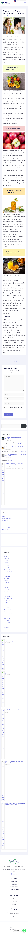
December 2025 (8, 571)
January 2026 (7, 569)
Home (14, 898)
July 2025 (6, 580)
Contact (14, 904)
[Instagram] (14, 874)
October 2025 (7, 576)
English (18, 1)
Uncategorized (5, 529)
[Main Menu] (25, 2)
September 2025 (8, 578)
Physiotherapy (5, 520)
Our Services (14, 901)
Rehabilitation (4, 522)
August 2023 (7, 622)
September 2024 (8, 598)
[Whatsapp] (24, 930)
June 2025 (6, 582)
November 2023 (8, 616)
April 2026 (6, 563)
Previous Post (14, 358)
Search (3, 423)
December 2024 (8, 596)
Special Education (5, 525)
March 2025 (6, 589)
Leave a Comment (7, 15)
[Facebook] (11, 874)
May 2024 (6, 605)
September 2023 (8, 620)
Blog (14, 903)
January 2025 (7, 594)
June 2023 (6, 627)
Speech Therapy (5, 527)
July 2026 (6, 556)
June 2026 (6, 558)
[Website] (14, 403)
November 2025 (8, 574)
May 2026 (6, 560)
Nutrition (15, 15)
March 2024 (6, 607)
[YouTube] (16, 874)
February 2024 (7, 609)
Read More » (20, 443)
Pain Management (6, 518)
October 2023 (7, 618)
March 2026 (6, 565)
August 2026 (7, 554)
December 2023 (8, 614)
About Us (14, 899)
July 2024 (6, 602)
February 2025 (7, 591)
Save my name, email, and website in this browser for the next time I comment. (13, 409)
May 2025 (6, 585)
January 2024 (7, 611)
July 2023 (6, 625)
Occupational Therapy (14, 889)
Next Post (14, 361)
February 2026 (7, 567)
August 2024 (7, 600)
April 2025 (6, 587)
